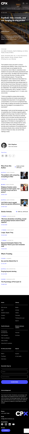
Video (4, 258)
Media (16, 307)
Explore (17, 353)
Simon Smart (10, 230)
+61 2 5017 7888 (5, 413)
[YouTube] (13, 424)
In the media (18, 356)
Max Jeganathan (11, 268)
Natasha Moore (11, 216)
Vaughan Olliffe (10, 279)
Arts (18, 8)
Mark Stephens (5, 31)
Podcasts (17, 315)
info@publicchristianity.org (7, 418)
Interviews (3, 359)
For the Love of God (6, 348)
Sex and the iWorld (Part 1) (9, 261)
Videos (17, 312)
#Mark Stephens (5, 57)
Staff (2, 310)
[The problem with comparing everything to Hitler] (24, 175)
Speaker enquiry (5, 312)
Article (4, 172)
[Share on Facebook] (2, 155)
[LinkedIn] (10, 424)
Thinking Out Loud (11, 8)
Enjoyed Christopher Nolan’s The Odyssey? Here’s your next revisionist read (13, 244)
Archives (17, 335)
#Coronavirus (24, 55)
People (2, 52)
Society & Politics (9, 52)
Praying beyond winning (8, 271)
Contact (3, 315)
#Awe (11, 55)
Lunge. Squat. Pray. (7, 232)
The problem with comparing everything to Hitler (10, 176)
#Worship (13, 59)
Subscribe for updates (6, 343)
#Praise (11, 57)
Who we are (4, 307)
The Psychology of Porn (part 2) (11, 282)
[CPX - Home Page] (4, 3)
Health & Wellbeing (17, 51)
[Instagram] (6, 424)
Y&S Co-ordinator (5, 338)
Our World (25, 51)
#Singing (16, 57)
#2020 (2, 55)
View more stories (12, 146)
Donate (3, 318)
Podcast (17, 332)
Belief (5, 51)
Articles (17, 310)
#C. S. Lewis (17, 55)
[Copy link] (13, 155)
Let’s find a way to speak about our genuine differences (10, 203)
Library (3, 8)
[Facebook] (2, 424)
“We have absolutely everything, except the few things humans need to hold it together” (13, 220)
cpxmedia (8, 258)
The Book (3, 356)
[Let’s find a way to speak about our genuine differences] (24, 202)
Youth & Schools (5, 326)
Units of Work (4, 340)
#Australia (7, 55)
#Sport (20, 57)
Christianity (9, 51)
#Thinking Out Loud (6, 59)
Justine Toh (10, 240)
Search (17, 320)
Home (2, 302)
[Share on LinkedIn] (6, 155)
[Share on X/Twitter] (9, 155)
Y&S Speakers (4, 335)
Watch (2, 353)
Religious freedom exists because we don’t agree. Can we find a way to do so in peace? (10, 189)
